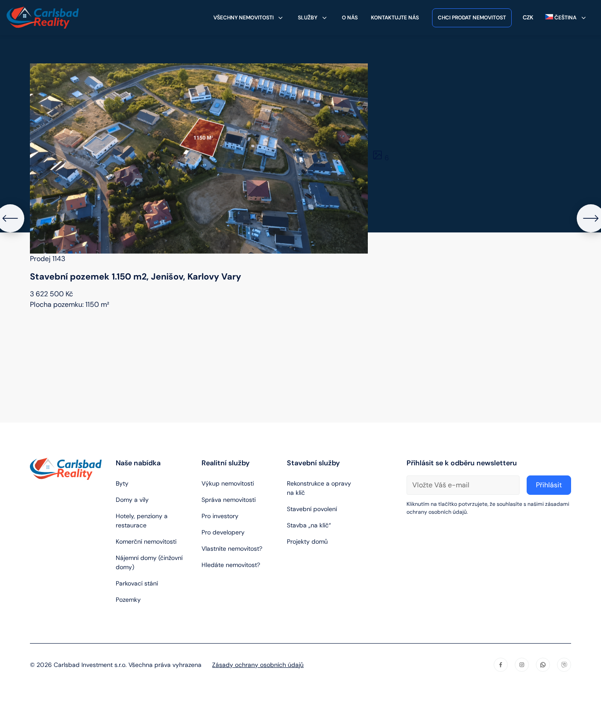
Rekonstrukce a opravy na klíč (319, 488)
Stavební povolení (312, 509)
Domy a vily (132, 500)
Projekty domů (307, 541)
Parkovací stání (137, 583)
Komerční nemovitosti (146, 541)
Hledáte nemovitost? (231, 565)
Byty (122, 483)
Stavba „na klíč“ (309, 525)
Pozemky (128, 600)
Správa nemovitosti (229, 500)
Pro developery (223, 532)
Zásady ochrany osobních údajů (258, 665)
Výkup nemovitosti (228, 483)
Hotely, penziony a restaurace (142, 520)
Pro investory (220, 516)
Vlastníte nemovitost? (232, 548)
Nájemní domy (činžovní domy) (149, 562)
